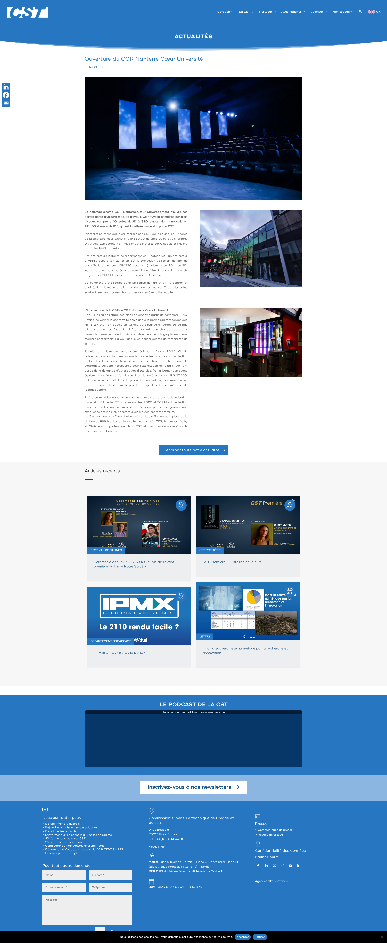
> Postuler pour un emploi (60, 853)
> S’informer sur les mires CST (64, 838)
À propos (223, 12)
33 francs (281, 881)
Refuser (260, 936)
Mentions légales (267, 857)
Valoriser (317, 12)
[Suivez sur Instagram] (282, 865)
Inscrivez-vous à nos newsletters (189, 787)
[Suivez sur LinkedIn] (266, 865)
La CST (244, 12)
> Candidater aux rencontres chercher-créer (74, 845)
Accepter (243, 936)
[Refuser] (382, 937)
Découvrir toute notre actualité (191, 450)
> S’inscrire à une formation (62, 842)
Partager (265, 12)
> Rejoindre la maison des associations (70, 827)
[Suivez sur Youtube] (290, 865)
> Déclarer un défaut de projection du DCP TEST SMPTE (83, 849)
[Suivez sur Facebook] (258, 865)
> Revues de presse (269, 834)
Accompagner (291, 12)
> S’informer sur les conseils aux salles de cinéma (77, 835)
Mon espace (341, 12)
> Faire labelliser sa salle (59, 831)
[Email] (6, 103)
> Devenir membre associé (61, 823)
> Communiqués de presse (274, 830)
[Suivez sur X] (274, 865)
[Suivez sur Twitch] (298, 865)
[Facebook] (6, 95)
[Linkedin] (6, 87)
